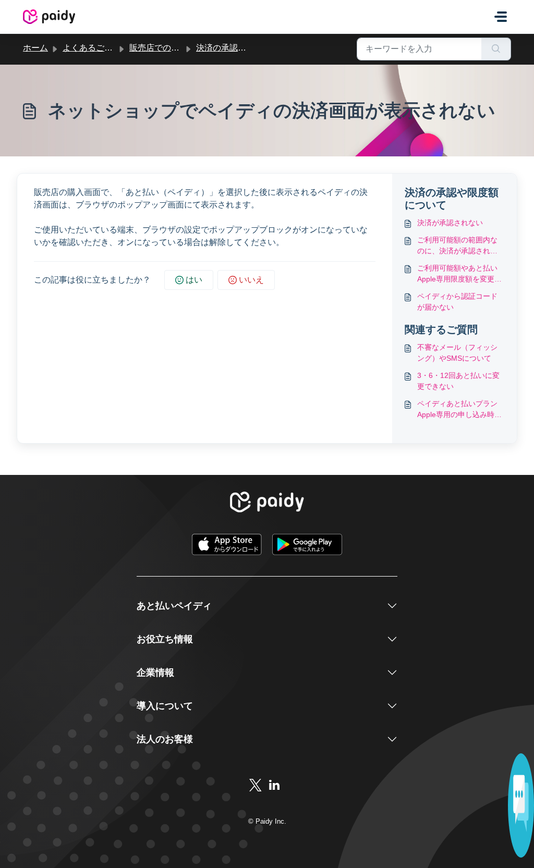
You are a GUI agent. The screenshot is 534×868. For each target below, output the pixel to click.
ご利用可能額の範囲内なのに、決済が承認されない (457, 246)
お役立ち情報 (165, 639)
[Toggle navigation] (500, 16)
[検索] (496, 49)
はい (194, 279)
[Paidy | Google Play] (307, 544)
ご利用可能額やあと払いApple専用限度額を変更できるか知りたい (459, 274)
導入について (165, 706)
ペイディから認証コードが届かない (457, 301)
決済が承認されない (450, 222)
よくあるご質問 (92, 47)
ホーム (35, 47)
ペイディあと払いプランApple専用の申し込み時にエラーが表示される (459, 409)
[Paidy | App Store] (228, 544)
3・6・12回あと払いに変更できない (458, 380)
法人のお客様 (165, 739)
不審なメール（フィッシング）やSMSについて (457, 352)
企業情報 (155, 672)
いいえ (251, 279)
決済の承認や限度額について (250, 47)
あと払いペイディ (174, 606)
